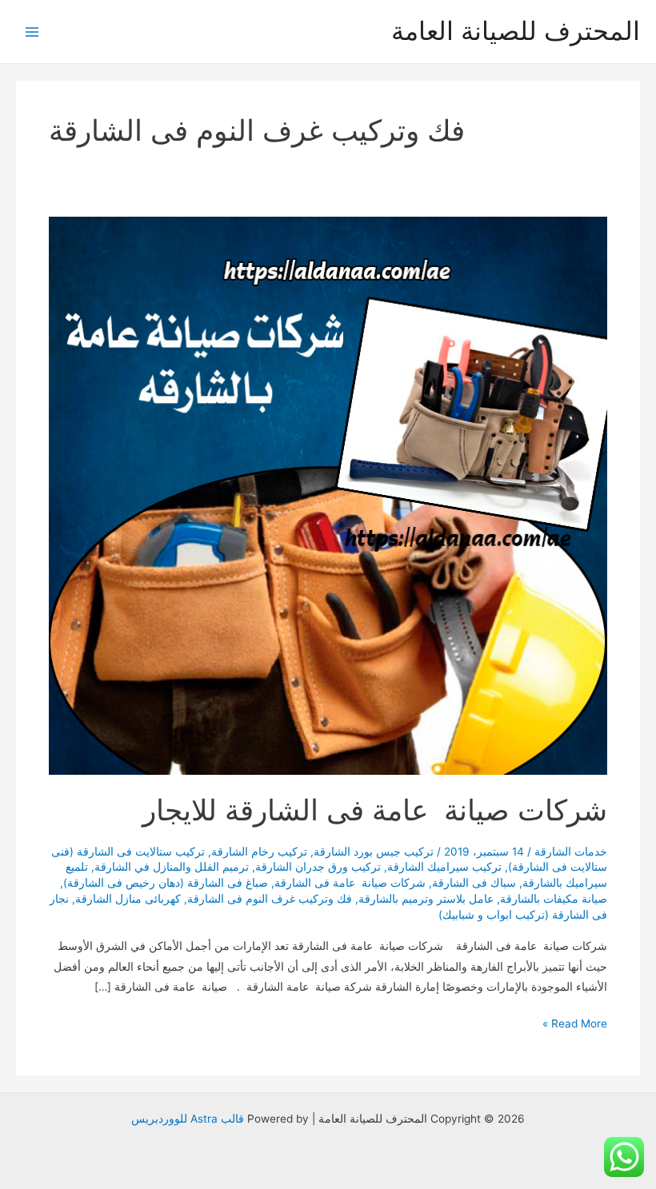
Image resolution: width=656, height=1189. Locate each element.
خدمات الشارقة (570, 851)
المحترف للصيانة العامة (515, 30)
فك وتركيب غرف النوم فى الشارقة (269, 898)
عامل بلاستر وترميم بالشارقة (426, 898)
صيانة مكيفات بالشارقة (553, 898)
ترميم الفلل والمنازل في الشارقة (171, 866)
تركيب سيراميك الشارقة (444, 866)
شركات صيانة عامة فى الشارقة (350, 882)
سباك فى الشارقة (474, 882)
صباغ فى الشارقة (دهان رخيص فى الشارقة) (165, 882)
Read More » (574, 1025)
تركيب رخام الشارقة (259, 851)
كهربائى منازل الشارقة (128, 898)
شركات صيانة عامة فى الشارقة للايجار (374, 810)
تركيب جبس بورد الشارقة (374, 851)
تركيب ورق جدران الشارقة (318, 866)
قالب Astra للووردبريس (187, 1118)
